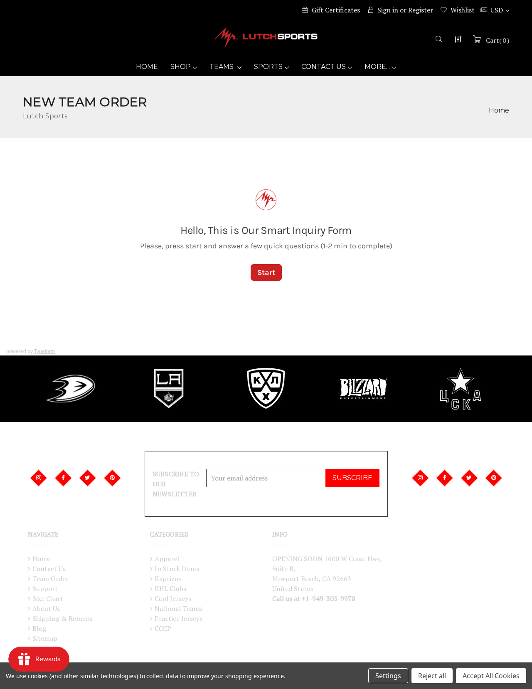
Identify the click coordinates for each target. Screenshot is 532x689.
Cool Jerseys (173, 598)
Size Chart (47, 598)
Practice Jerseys (178, 618)
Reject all (432, 675)
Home (147, 67)
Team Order (50, 578)
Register (420, 10)
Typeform (44, 351)
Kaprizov (168, 578)
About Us (46, 608)
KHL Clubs (170, 588)
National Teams (178, 608)
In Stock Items (177, 568)
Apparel (167, 558)
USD (497, 10)
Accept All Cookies (491, 675)
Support (45, 588)
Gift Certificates (336, 10)
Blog (39, 628)
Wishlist (463, 10)
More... (377, 67)
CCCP (163, 628)
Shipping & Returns (62, 618)
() (497, 40)
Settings (388, 675)
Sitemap (44, 638)
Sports (268, 67)
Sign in (387, 10)
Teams (222, 67)
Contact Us (323, 67)
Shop (180, 67)
